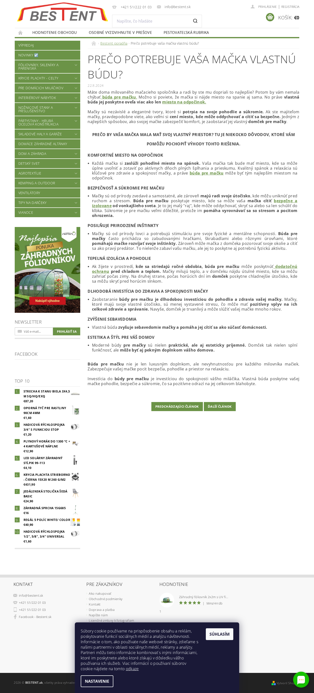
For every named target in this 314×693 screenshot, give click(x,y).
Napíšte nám (98, 615)
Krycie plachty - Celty (38, 78)
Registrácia (290, 7)
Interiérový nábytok (37, 97)
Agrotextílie (29, 173)
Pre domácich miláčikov (40, 88)
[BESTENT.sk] (62, 12)
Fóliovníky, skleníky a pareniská (38, 67)
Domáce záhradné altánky (42, 143)
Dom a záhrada (32, 153)
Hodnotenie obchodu (54, 32)
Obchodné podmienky (105, 599)
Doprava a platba (102, 609)
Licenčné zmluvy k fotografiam (111, 620)
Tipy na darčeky (32, 202)
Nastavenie (97, 681)
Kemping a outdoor (36, 183)
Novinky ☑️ (28, 55)
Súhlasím (219, 634)
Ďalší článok (220, 406)
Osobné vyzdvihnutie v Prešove (120, 32)
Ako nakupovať (100, 593)
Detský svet (29, 163)
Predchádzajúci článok (177, 406)
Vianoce (25, 212)
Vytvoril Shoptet (288, 683)
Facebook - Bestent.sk (35, 617)
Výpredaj (26, 45)
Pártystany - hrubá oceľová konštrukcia (38, 122)
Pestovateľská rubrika (186, 32)
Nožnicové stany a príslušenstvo (35, 109)
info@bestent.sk (31, 595)
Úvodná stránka (20, 32)
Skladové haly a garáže (40, 134)
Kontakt (94, 604)
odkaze (132, 668)
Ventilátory (29, 192)
